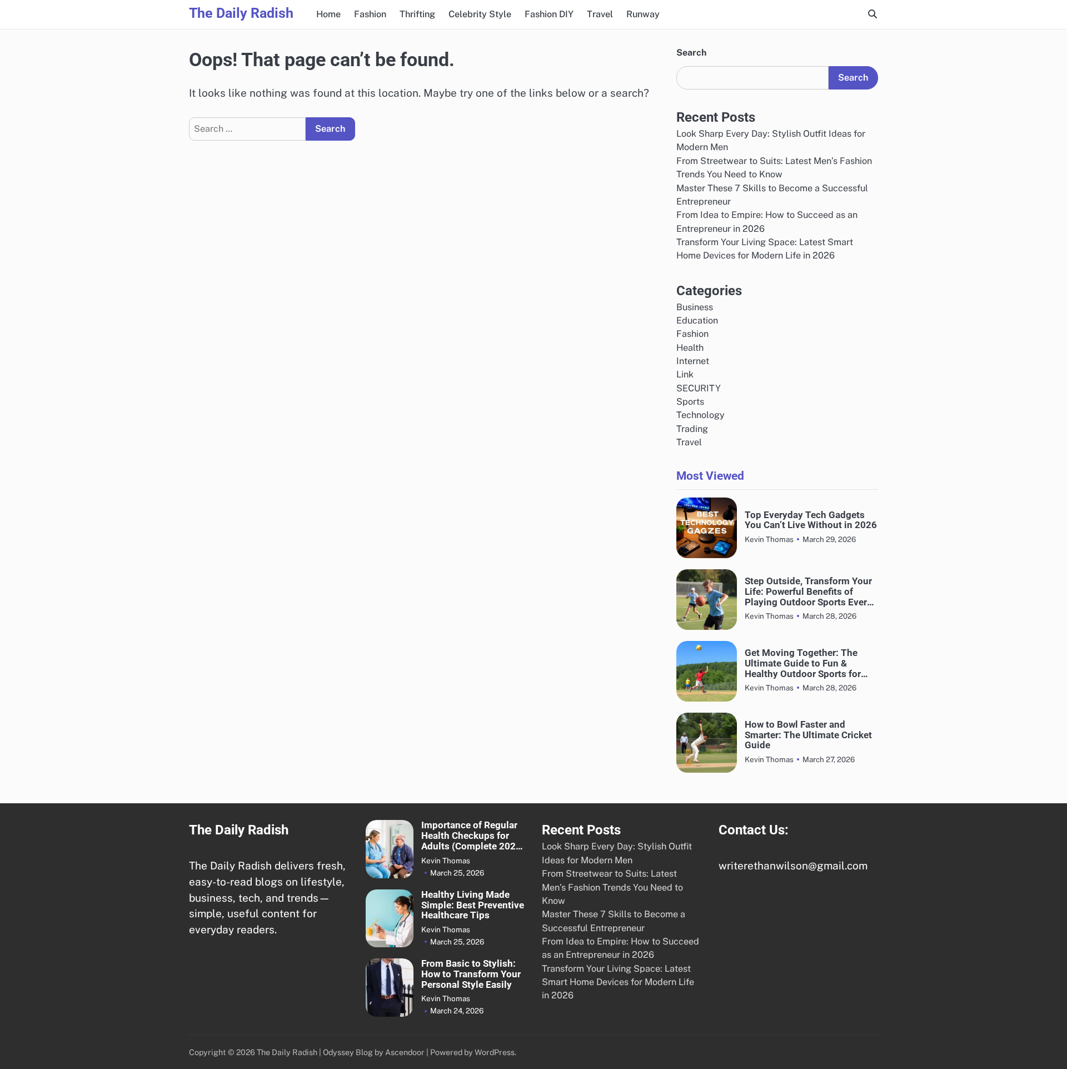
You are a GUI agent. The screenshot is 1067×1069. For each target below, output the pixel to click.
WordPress (495, 1052)
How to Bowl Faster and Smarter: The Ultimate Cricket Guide (808, 734)
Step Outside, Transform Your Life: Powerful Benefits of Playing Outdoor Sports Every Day (808, 591)
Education (697, 320)
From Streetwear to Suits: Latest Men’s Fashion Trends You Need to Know (612, 887)
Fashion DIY (549, 14)
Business (694, 307)
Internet (692, 361)
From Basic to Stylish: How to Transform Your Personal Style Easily (471, 974)
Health (690, 347)
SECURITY (698, 388)
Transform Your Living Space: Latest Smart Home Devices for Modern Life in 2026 (618, 982)
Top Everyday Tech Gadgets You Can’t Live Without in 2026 (811, 520)
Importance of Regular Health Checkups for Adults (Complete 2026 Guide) (471, 835)
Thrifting (417, 14)
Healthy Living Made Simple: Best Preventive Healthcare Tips (472, 905)
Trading (692, 429)
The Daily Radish (241, 13)
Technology (700, 415)
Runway (643, 14)
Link (685, 374)
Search (691, 52)
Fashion (370, 14)
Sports (690, 401)
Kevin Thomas (769, 539)
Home (328, 14)
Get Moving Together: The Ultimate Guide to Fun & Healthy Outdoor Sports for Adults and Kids (803, 663)
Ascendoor (405, 1052)
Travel (600, 14)
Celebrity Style (479, 14)
